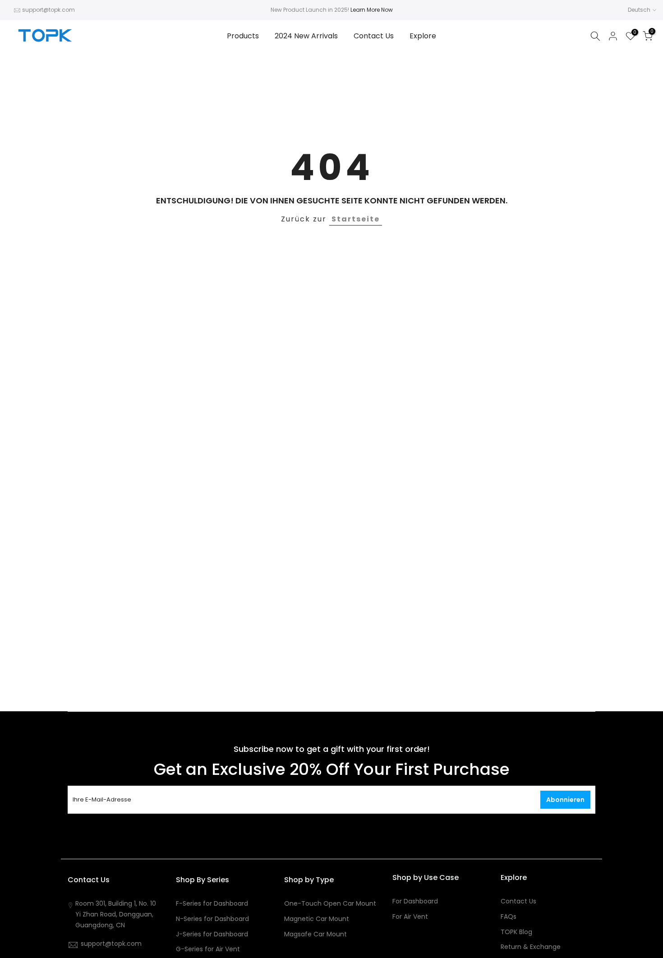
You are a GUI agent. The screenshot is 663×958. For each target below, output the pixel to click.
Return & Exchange (531, 947)
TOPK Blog (516, 932)
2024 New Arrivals (306, 36)
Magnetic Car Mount (316, 919)
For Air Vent (410, 916)
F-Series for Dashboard (212, 903)
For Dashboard (415, 901)
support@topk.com (48, 10)
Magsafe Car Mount (315, 934)
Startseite (356, 219)
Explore (423, 36)
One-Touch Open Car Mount (330, 903)
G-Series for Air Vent (208, 949)
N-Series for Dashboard (212, 919)
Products (243, 36)
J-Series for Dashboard (212, 934)
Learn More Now (371, 10)
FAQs (508, 916)
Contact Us (374, 36)
